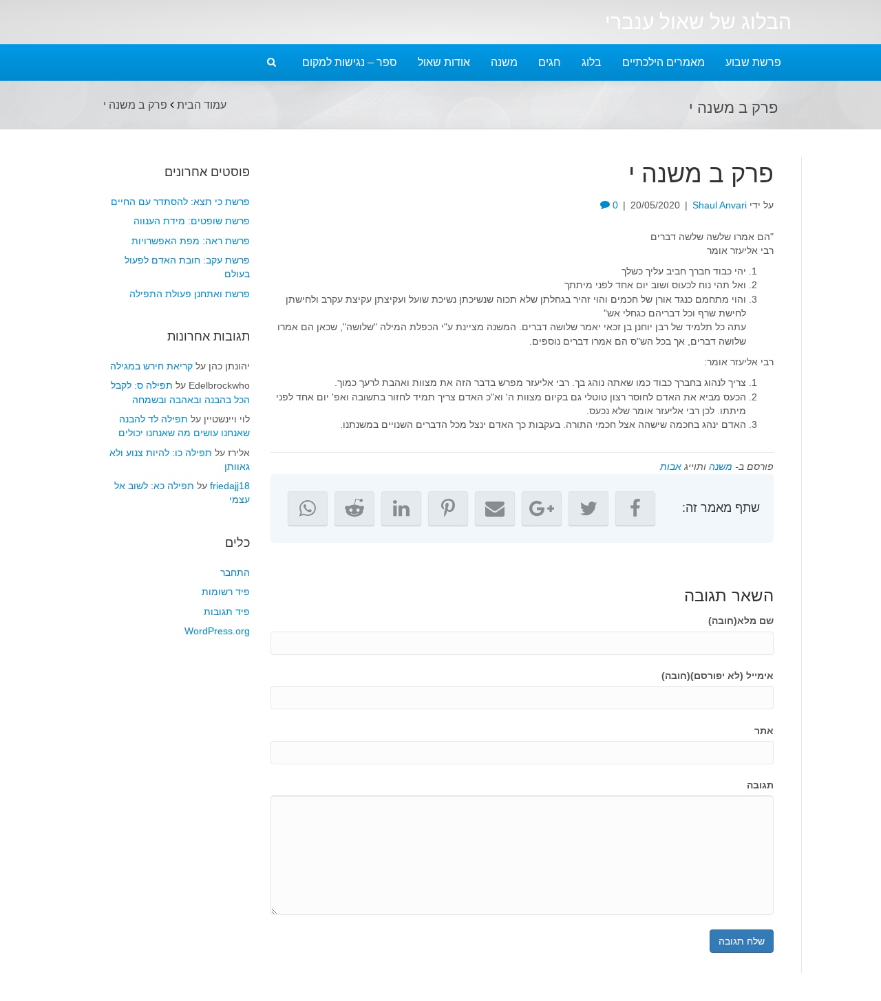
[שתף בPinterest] (448, 508)
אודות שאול (444, 62)
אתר (764, 730)
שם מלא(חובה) (741, 620)
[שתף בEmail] (495, 508)
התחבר (235, 572)
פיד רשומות (226, 591)
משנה (504, 62)
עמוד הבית (201, 105)
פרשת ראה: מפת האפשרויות (190, 240)
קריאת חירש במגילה (151, 366)
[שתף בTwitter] (588, 508)
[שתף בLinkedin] (401, 508)
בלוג (592, 62)
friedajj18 (230, 485)
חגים (549, 62)
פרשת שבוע (753, 62)
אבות (670, 466)
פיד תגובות (227, 611)
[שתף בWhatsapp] (308, 508)
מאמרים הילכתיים (663, 62)
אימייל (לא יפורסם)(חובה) (717, 675)
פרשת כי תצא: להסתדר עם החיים (180, 201)
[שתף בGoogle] (542, 508)
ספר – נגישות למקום (349, 62)
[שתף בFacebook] (635, 508)
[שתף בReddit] (354, 508)
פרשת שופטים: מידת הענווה (192, 220)
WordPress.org (217, 630)
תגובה (760, 784)
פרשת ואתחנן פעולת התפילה (189, 293)
